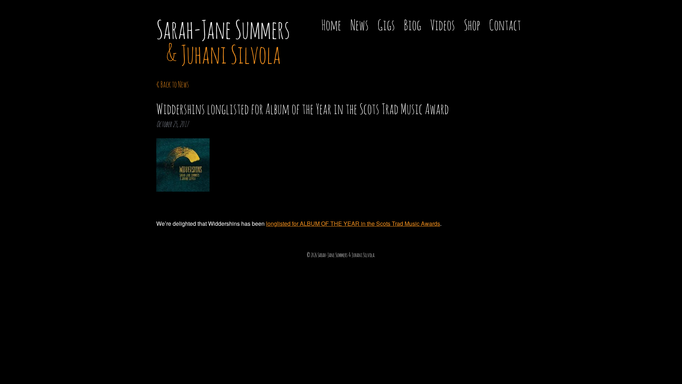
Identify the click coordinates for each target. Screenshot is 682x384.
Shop (472, 25)
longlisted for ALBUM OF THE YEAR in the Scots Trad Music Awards (353, 223)
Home (331, 25)
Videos (442, 25)
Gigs (386, 25)
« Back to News (172, 84)
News (359, 25)
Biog (412, 25)
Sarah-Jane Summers (223, 42)
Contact (505, 25)
